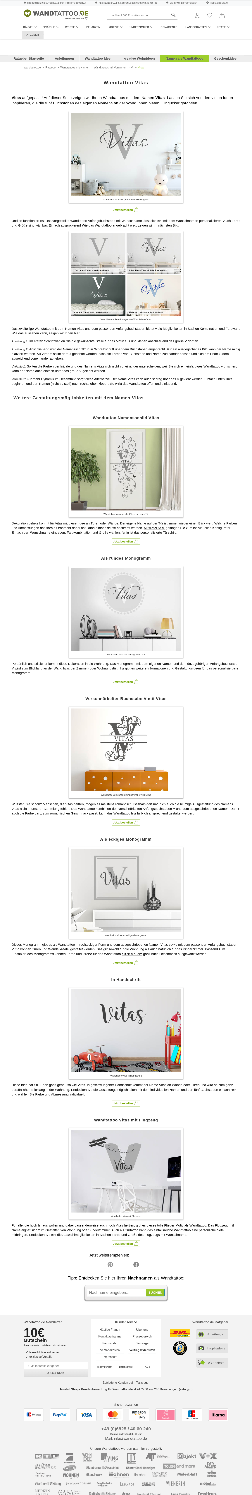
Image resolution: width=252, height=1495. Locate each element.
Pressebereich (142, 1336)
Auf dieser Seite (154, 528)
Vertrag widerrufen (142, 1350)
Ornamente (168, 27)
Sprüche (49, 27)
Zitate (221, 27)
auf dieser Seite (132, 954)
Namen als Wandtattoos (184, 58)
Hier (121, 668)
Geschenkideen (226, 58)
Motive (114, 27)
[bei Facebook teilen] (128, 1265)
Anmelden (56, 1373)
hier (159, 220)
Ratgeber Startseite (28, 58)
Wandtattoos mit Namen (74, 67)
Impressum (110, 1356)
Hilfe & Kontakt (219, 3)
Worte (70, 27)
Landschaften (196, 27)
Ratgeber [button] (32, 34)
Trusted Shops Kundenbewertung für (96, 1389)
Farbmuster (109, 1343)
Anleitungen (64, 58)
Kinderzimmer (139, 27)
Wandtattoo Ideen (99, 58)
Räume (27, 27)
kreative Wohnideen (139, 58)
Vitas (141, 67)
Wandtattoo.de (32, 67)
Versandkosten (110, 1350)
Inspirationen (217, 1348)
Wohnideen (216, 1362)
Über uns (142, 1329)
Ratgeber (50, 67)
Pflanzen (93, 27)
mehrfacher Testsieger (183, 3)
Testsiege (142, 1343)
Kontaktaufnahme (109, 1336)
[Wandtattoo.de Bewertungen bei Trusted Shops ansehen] (180, 1354)
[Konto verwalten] (197, 15)
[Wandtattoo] (56, 13)
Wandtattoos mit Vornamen (110, 67)
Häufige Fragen (110, 1329)
